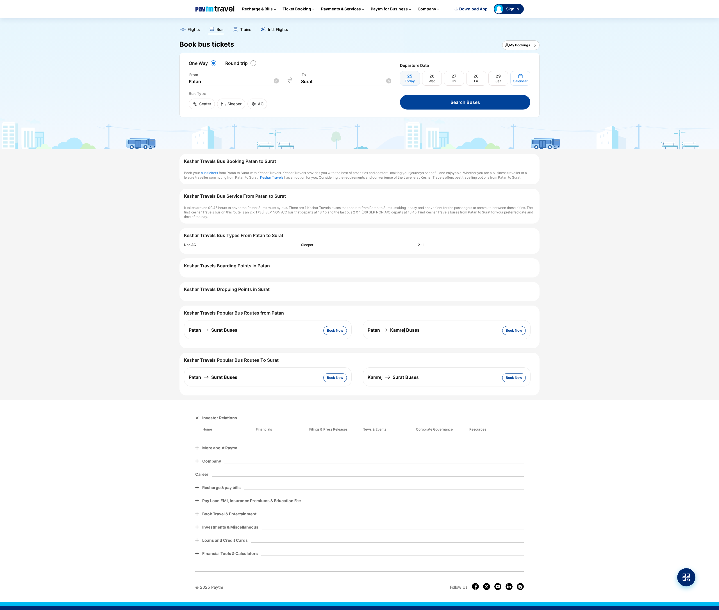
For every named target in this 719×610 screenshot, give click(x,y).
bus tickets (209, 173)
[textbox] (234, 81)
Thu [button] (454, 81)
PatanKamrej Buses (394, 330)
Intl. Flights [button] (278, 29)
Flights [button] (194, 29)
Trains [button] (245, 29)
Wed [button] (432, 81)
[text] (359, 27)
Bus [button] (220, 29)
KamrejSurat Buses (393, 377)
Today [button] (410, 81)
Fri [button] (476, 81)
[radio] (203, 63)
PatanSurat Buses (213, 330)
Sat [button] (498, 81)
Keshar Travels (271, 177)
